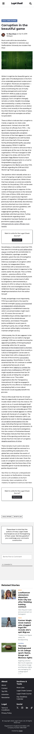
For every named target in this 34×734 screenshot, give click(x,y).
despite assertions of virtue (11, 441)
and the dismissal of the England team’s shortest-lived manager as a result (16, 347)
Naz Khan (12, 34)
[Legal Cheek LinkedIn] (27, 708)
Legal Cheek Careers (24, 691)
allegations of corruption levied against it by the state (16, 421)
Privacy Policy (6, 713)
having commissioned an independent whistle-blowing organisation (16, 306)
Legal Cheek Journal (9, 20)
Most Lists (20, 687)
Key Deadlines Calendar (22, 698)
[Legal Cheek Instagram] (22, 708)
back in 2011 (17, 162)
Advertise (5, 694)
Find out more (17, 240)
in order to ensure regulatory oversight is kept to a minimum (14, 96)
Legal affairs (6, 516)
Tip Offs (4, 691)
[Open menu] (3, 3)
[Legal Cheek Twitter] (17, 708)
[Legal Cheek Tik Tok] (32, 708)
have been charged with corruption (14, 133)
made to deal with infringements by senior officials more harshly (15, 224)
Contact (4, 688)
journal (21, 643)
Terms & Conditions (5, 709)
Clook (20, 731)
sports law (18, 516)
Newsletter (5, 697)
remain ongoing (20, 170)
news (20, 590)
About (3, 685)
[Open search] (31, 3)
